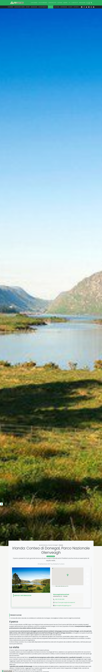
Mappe (65, 3)
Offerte (76, 7)
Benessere (34, 7)
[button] (67, 575)
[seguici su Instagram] (91, 6)
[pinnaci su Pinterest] (93, 6)
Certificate (52, 3)
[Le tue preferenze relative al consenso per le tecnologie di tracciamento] (1, 504)
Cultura (56, 7)
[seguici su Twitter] (86, 6)
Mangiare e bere (19, 7)
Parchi (50, 7)
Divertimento (42, 7)
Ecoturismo (43, 3)
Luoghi (59, 3)
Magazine (82, 3)
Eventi (70, 7)
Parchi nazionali (50, 556)
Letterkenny (43, 545)
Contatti (74, 3)
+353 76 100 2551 (59, 599)
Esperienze (63, 7)
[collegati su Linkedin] (81, 6)
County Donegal (52, 545)
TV (69, 3)
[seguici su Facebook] (84, 6)
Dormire (10, 7)
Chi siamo (34, 3)
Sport (28, 7)
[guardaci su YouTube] (89, 6)
